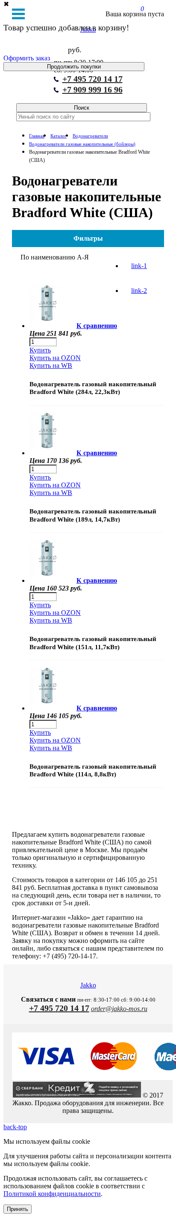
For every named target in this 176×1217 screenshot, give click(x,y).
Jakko (88, 985)
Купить (40, 350)
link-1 (139, 265)
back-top (15, 1126)
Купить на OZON (55, 357)
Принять (17, 1209)
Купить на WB (50, 365)
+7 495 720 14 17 (92, 79)
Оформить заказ (26, 58)
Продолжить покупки (74, 66)
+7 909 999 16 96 (92, 89)
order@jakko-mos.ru (119, 1008)
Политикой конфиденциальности (52, 1193)
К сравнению (96, 325)
